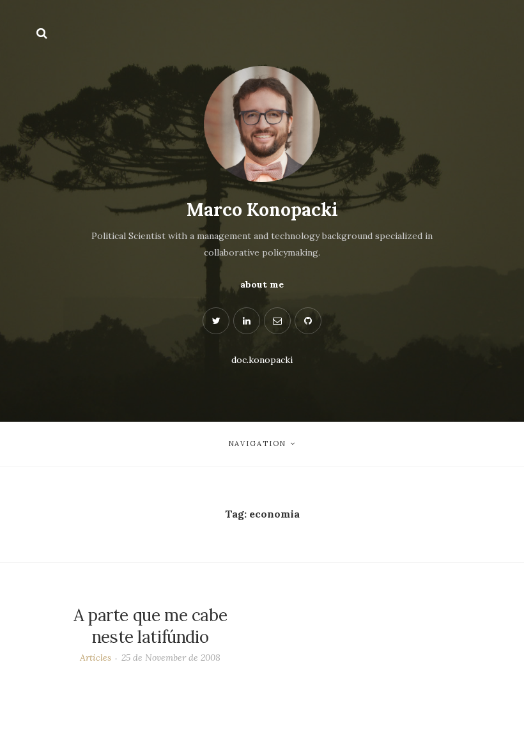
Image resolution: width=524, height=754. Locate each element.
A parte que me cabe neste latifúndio (150, 625)
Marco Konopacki (262, 209)
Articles (95, 657)
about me (262, 284)
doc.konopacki (262, 359)
